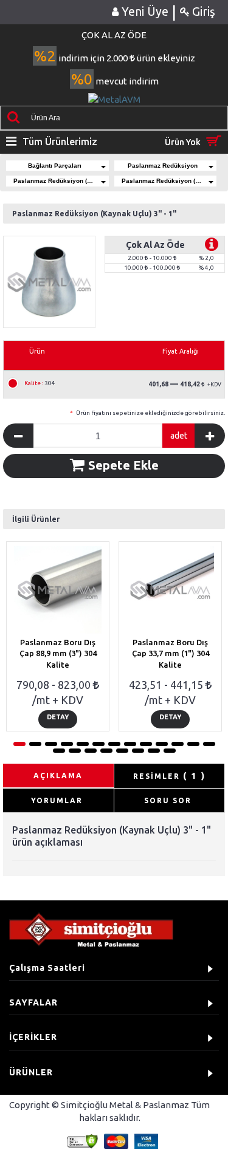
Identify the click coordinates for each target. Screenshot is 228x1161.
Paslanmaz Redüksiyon (163, 165)
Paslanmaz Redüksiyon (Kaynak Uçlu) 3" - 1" (169, 180)
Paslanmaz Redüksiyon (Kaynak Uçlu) (61, 180)
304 (39, 383)
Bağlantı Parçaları (54, 165)
